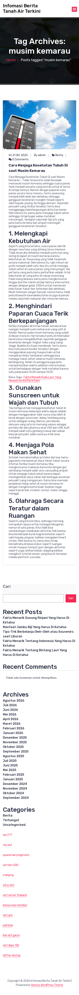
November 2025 (15, 742)
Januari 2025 (13, 779)
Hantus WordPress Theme (47, 985)
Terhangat (11, 820)
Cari (7, 586)
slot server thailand (15, 895)
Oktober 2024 (13, 793)
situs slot (8, 885)
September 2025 (16, 751)
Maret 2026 (12, 724)
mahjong (8, 875)
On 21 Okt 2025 (18, 155)
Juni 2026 (10, 710)
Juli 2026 (10, 705)
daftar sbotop (12, 955)
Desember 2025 (15, 737)
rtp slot (7, 845)
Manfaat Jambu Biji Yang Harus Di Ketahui (34, 627)
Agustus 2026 (13, 700)
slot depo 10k (11, 945)
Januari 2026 (13, 733)
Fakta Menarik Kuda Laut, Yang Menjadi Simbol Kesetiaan (35, 379)
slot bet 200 (10, 865)
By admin (40, 155)
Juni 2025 (10, 765)
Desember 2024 (15, 784)
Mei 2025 (9, 770)
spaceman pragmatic (16, 855)
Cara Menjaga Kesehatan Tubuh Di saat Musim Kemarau (38, 168)
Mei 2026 (9, 714)
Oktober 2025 (13, 747)
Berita (59, 155)
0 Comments (20, 159)
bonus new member (15, 905)
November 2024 (15, 788)
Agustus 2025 (13, 756)
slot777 (7, 835)
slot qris (8, 915)
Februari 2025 (13, 774)
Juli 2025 (10, 761)
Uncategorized (14, 825)
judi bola (8, 925)
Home (11, 60)
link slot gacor (11, 935)
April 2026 (10, 719)
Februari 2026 (13, 728)
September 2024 (16, 798)
